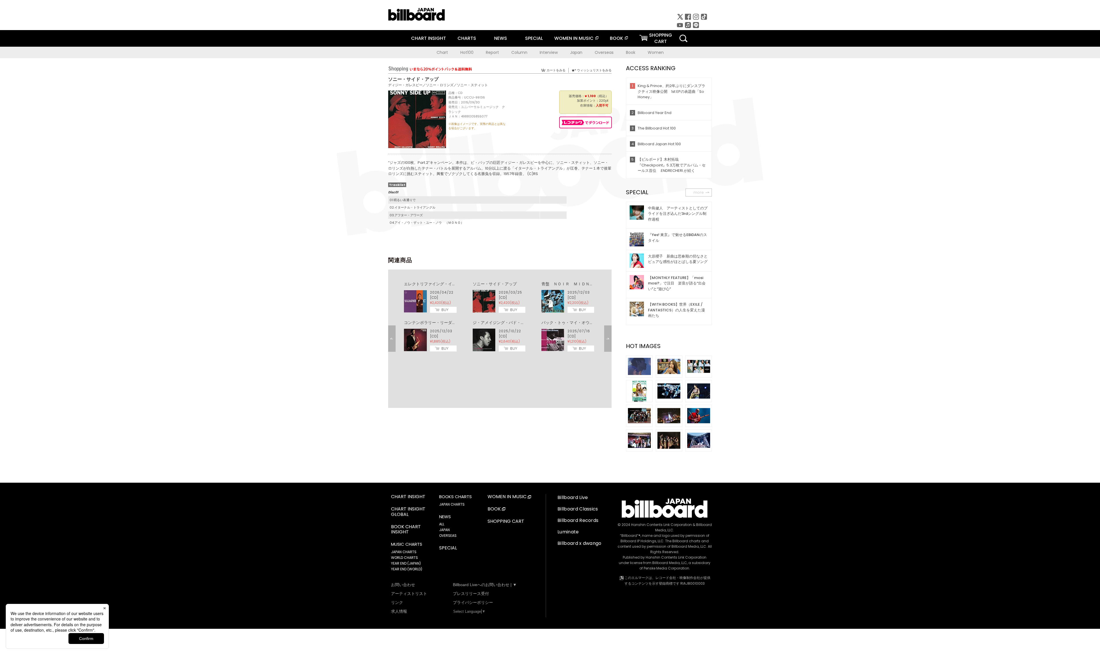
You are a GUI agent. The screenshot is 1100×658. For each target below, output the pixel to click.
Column (519, 52)
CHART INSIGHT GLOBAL (408, 511)
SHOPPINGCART (660, 38)
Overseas (604, 52)
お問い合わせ (403, 584)
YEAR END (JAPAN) (406, 563)
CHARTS (466, 38)
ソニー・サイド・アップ (495, 284)
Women (656, 52)
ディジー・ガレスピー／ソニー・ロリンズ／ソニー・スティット (438, 85)
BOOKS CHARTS (455, 496)
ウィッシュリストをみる (594, 70)
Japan (576, 52)
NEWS (500, 38)
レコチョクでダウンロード (585, 122)
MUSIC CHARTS (406, 544)
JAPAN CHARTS (404, 551)
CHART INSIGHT (428, 38)
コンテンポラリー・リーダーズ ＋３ (438, 322)
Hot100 (467, 52)
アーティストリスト (409, 593)
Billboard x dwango (579, 543)
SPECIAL (534, 38)
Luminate (568, 532)
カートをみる (556, 70)
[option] (500, 316)
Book (630, 52)
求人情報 (399, 611)
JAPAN (444, 529)
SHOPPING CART (506, 521)
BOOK (616, 38)
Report (492, 52)
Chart (442, 52)
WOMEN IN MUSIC (574, 38)
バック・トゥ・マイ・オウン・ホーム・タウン (583, 322)
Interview (549, 52)
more (699, 192)
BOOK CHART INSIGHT (406, 529)
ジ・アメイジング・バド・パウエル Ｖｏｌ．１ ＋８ (523, 322)
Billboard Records (577, 520)
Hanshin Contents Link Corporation (661, 524)
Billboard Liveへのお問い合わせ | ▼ (485, 584)
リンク (397, 602)
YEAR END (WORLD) (406, 569)
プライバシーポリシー (473, 602)
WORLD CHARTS (404, 557)
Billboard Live (572, 497)
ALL (441, 524)
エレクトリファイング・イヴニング (436, 284)
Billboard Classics (577, 509)
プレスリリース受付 (471, 593)
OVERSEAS (448, 535)
